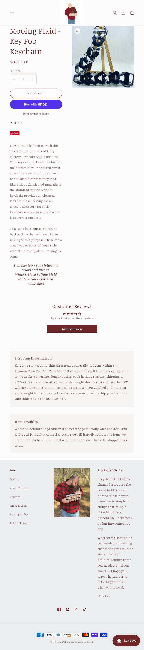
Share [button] (18, 122)
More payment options (36, 113)
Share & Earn (18, 505)
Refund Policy (19, 523)
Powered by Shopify (84, 642)
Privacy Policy (19, 514)
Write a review (72, 329)
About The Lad (19, 488)
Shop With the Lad (65, 642)
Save (16, 133)
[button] (12, 12)
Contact (15, 496)
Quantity (15, 70)
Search (14, 479)
